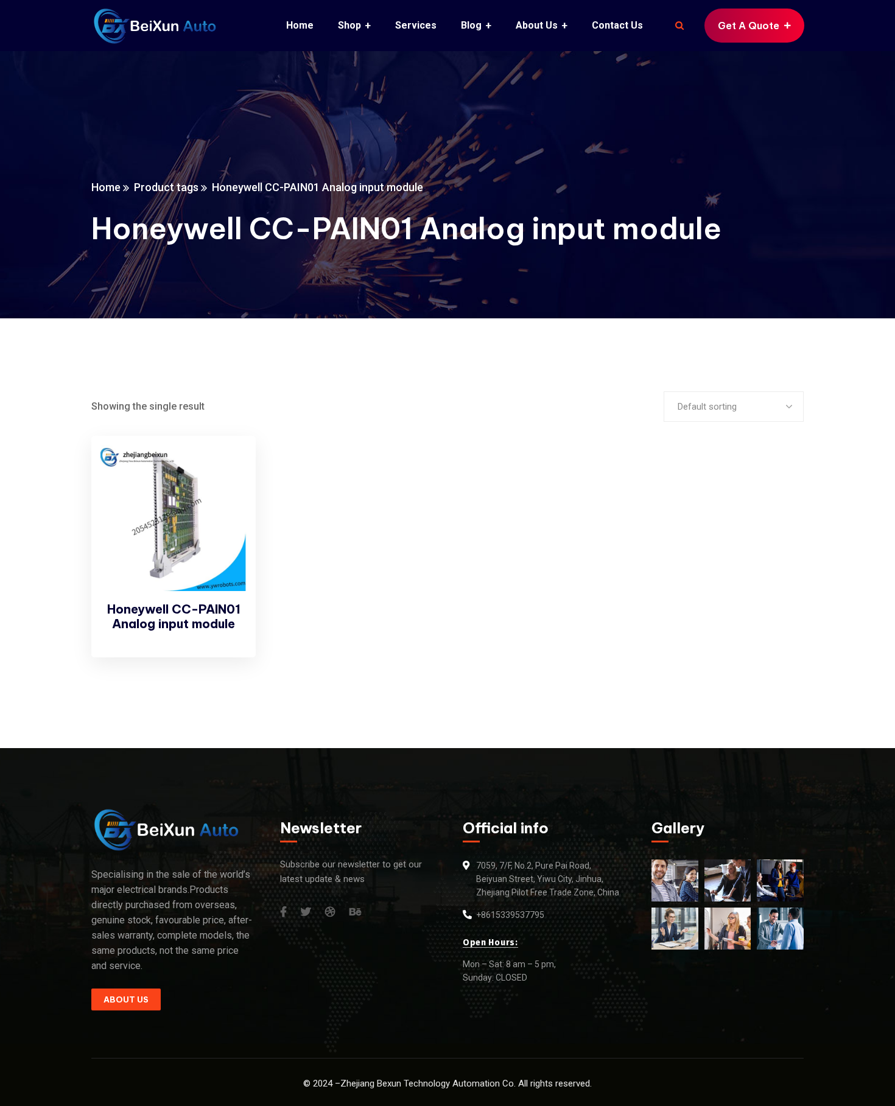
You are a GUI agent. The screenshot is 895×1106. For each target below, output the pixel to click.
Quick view (225, 496)
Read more (225, 468)
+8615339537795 (510, 915)
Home (106, 187)
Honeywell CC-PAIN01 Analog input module (173, 616)
